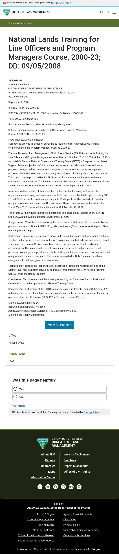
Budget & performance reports (36, 540)
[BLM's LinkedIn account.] (79, 486)
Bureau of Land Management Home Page (27, 12)
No (21, 397)
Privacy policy (71, 524)
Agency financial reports (77, 514)
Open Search (101, 12)
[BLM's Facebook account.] (55, 486)
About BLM (48, 454)
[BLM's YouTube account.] (47, 486)
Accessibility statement (40, 519)
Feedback (70, 460)
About (20, 23)
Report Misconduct (76, 466)
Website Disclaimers (77, 454)
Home (11, 23)
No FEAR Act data (43, 530)
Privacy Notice (18, 405)
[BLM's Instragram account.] (63, 486)
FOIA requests (46, 524)
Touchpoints (90, 412)
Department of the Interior (74, 507)
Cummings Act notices (76, 535)
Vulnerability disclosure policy (81, 530)
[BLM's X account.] (39, 486)
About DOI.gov (45, 514)
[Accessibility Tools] (108, 12)
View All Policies (59, 325)
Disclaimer (69, 519)
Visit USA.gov (92, 549)
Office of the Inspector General (36, 535)
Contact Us (48, 466)
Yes (21, 389)
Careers (50, 460)
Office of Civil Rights (77, 471)
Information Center (43, 477)
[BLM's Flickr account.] (71, 486)
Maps (51, 471)
